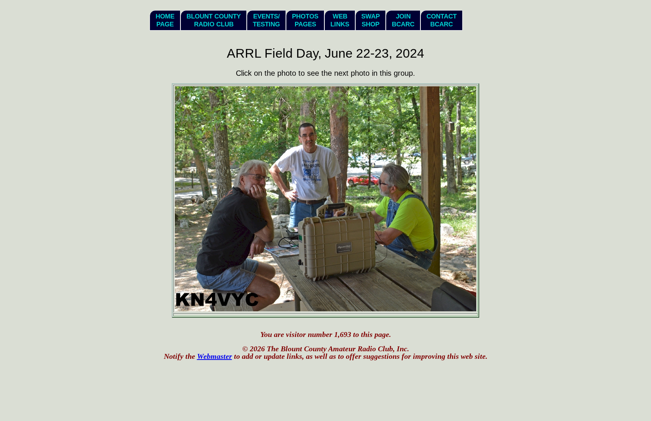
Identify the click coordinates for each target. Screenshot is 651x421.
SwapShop (370, 20)
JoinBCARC (403, 20)
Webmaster (214, 356)
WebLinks (339, 20)
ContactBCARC (441, 20)
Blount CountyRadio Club (213, 20)
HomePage (165, 20)
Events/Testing (266, 20)
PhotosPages (305, 20)
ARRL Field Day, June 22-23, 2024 (325, 53)
